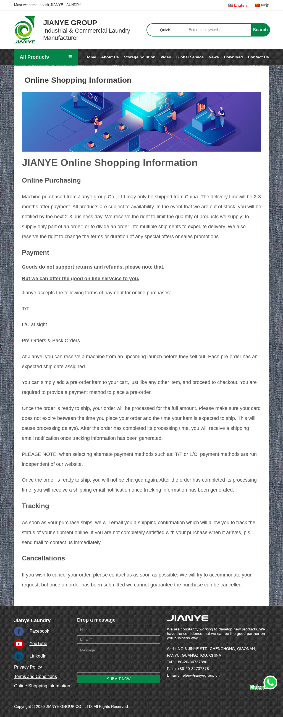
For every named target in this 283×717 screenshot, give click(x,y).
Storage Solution (140, 57)
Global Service (190, 57)
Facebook (39, 631)
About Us (110, 57)
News (214, 57)
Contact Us (258, 57)
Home (90, 57)
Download (233, 57)
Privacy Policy (28, 667)
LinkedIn (38, 656)
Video (166, 57)
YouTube (38, 643)
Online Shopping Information (42, 686)
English (240, 5)
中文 (265, 5)
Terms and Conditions (35, 676)
